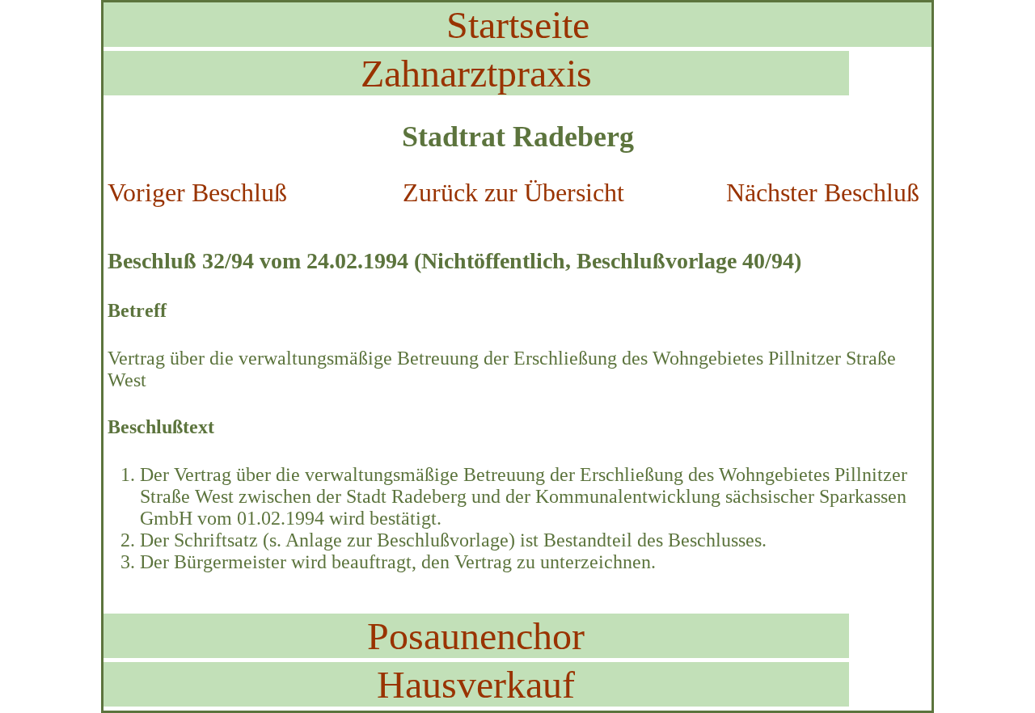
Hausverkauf (476, 684)
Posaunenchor (476, 635)
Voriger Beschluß (197, 192)
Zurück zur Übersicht (513, 192)
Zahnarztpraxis (476, 73)
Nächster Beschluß (822, 192)
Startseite (517, 24)
